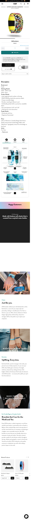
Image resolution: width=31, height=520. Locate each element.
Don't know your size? (25, 45)
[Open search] (21, 4)
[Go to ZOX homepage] (15, 3)
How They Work (7, 69)
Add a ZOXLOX (8, 65)
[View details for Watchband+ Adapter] (7, 465)
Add (12, 478)
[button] (26, 516)
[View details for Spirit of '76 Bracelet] (21, 465)
